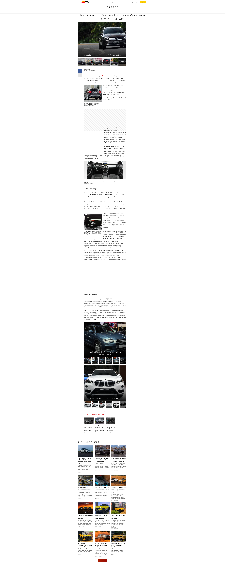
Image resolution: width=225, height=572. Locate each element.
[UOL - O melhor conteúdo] (85, 2)
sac (130, 2)
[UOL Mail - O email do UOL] (133, 2)
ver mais (101, 560)
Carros (112, 7)
